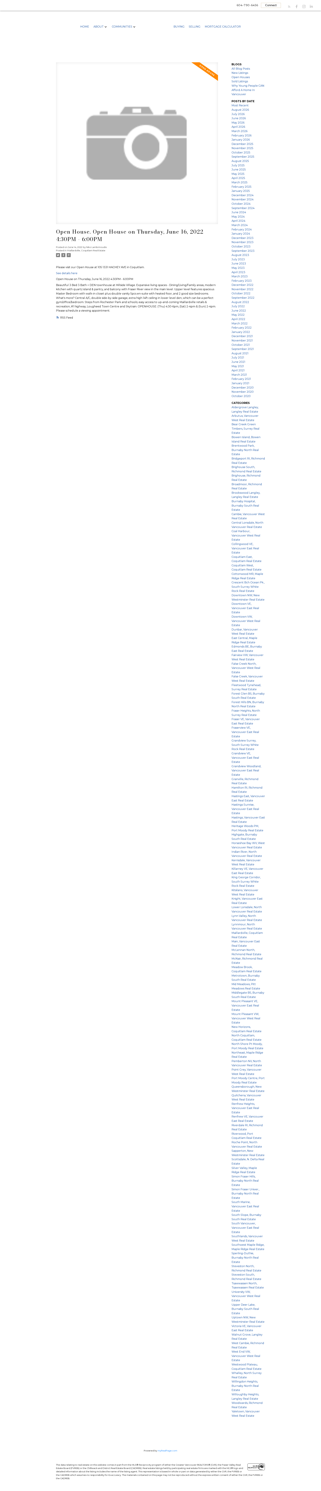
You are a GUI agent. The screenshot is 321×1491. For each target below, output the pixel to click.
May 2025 (238, 173)
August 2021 (240, 353)
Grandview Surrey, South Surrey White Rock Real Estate (245, 745)
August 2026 (240, 109)
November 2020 (243, 391)
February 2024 (242, 229)
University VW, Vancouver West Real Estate (246, 1296)
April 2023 (238, 272)
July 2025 (238, 165)
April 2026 (238, 126)
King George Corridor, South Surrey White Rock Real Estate (246, 881)
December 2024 (242, 195)
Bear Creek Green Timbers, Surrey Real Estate (245, 428)
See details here (66, 273)
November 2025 (242, 148)
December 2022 (242, 285)
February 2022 (242, 327)
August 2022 (240, 302)
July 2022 (238, 306)
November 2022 (242, 289)
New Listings (240, 72)
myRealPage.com (167, 1450)
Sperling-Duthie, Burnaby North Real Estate (245, 1257)
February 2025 (241, 186)
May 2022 (238, 314)
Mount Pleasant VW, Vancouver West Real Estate (246, 1018)
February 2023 (242, 280)
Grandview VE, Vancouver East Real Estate (245, 758)
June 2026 (239, 118)
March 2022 (240, 323)
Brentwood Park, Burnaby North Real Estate (245, 450)
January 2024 (241, 233)
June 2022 (239, 310)
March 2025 (239, 182)
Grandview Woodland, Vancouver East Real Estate (246, 770)
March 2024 (240, 225)
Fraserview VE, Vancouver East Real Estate (245, 732)
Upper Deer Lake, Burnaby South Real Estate (245, 1309)
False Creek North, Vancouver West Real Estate (246, 668)
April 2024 (238, 220)
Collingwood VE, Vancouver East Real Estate (245, 548)
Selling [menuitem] (194, 26)
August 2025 (240, 161)
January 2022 (241, 332)
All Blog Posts (241, 68)
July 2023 (238, 259)
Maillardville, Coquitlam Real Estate (86, 250)
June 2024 (239, 212)
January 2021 (240, 383)
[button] (289, 6)
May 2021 (238, 366)
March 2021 (239, 374)
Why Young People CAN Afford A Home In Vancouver (248, 90)
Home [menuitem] (84, 26)
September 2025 (243, 156)
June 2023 (239, 263)
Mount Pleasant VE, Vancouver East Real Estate (245, 1005)
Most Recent (240, 105)
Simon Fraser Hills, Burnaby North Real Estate (245, 1181)
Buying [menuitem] (179, 26)
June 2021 (238, 361)
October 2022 (241, 293)
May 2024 (238, 216)
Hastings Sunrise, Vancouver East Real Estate (245, 809)
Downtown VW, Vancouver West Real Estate (246, 621)
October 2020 (241, 396)
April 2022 (238, 319)
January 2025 (241, 191)
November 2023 (242, 242)
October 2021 (241, 344)
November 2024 (242, 199)
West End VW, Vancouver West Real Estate (246, 1356)
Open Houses (241, 77)
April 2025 (238, 178)
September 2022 (243, 297)
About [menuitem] (98, 26)
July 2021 (238, 357)
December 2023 (242, 238)
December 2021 (242, 336)
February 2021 (241, 379)
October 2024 (241, 203)
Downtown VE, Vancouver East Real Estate (245, 608)
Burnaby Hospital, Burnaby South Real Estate (245, 505)
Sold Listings (240, 81)
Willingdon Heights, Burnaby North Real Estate (245, 1386)
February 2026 (241, 135)
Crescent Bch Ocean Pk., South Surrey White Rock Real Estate (248, 587)
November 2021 (242, 340)
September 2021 (243, 349)
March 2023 (240, 276)
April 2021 (238, 370)
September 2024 (243, 208)
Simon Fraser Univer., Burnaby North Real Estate (245, 1193)
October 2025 (241, 152)
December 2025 (242, 144)
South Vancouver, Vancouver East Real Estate (245, 1228)
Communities (122, 26)
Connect (271, 5)
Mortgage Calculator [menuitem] (223, 26)
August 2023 (240, 255)
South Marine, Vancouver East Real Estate (245, 1206)
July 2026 (238, 114)
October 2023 (241, 246)
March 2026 (239, 131)
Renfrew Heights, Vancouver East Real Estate (245, 1108)
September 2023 (243, 250)
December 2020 (243, 387)
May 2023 (238, 267)
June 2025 (239, 169)
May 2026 (238, 122)
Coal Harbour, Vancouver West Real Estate (246, 535)
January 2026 (241, 139)
